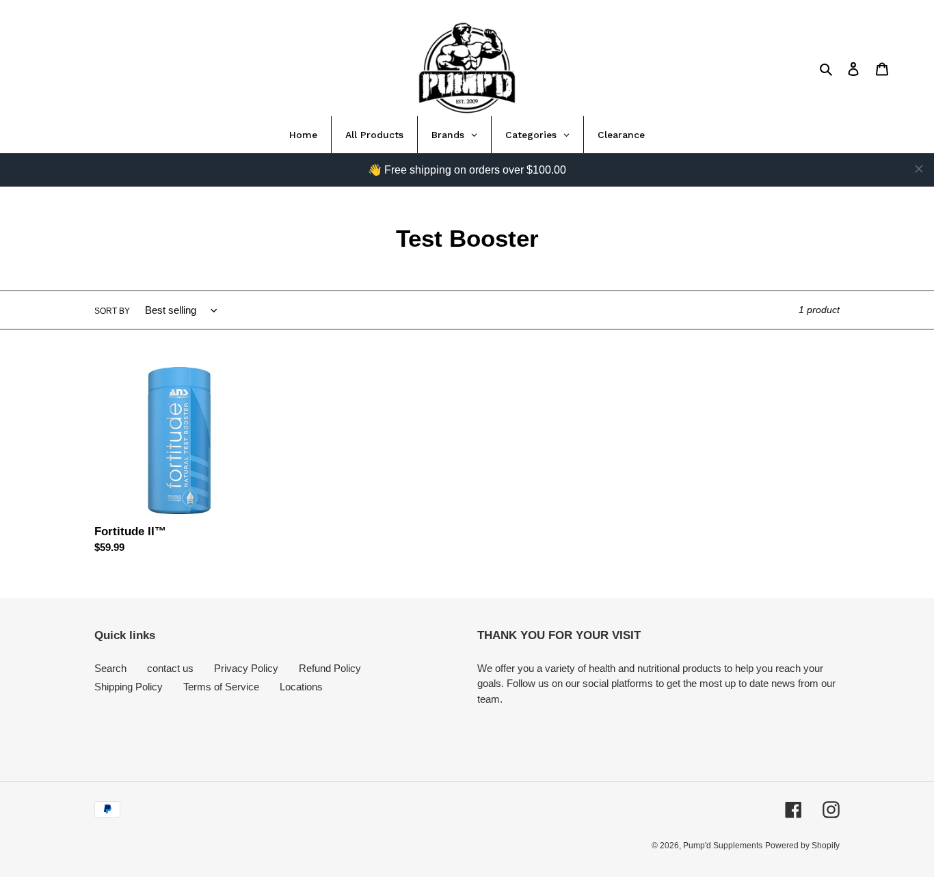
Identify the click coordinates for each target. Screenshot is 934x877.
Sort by (112, 311)
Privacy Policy (246, 668)
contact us (170, 668)
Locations (301, 686)
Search (110, 668)
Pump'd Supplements (722, 845)
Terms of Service (221, 686)
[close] (919, 169)
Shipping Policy (128, 686)
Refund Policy (330, 668)
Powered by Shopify (802, 845)
